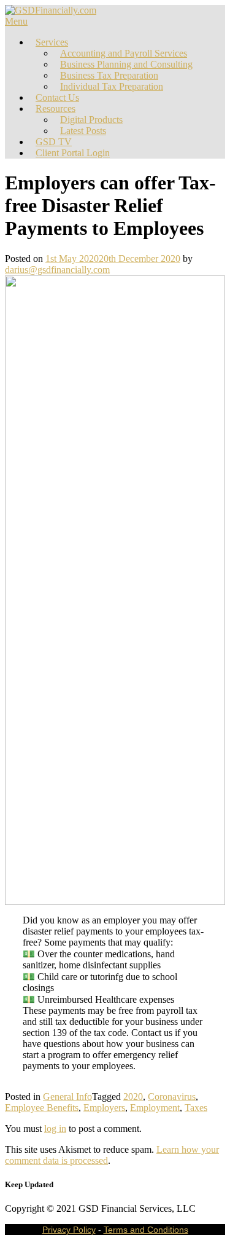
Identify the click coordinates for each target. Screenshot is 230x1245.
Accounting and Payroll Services (123, 53)
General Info (67, 1096)
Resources (55, 108)
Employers (104, 1107)
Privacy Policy (69, 1230)
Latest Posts (83, 130)
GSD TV (54, 141)
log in (55, 1128)
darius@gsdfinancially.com (57, 269)
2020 (133, 1096)
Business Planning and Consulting (126, 64)
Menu (16, 21)
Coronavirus (172, 1096)
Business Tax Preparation (109, 75)
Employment (155, 1107)
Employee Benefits (42, 1107)
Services (52, 42)
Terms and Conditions (146, 1230)
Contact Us (57, 97)
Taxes (196, 1107)
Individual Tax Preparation (111, 86)
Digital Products (91, 119)
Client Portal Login (73, 153)
